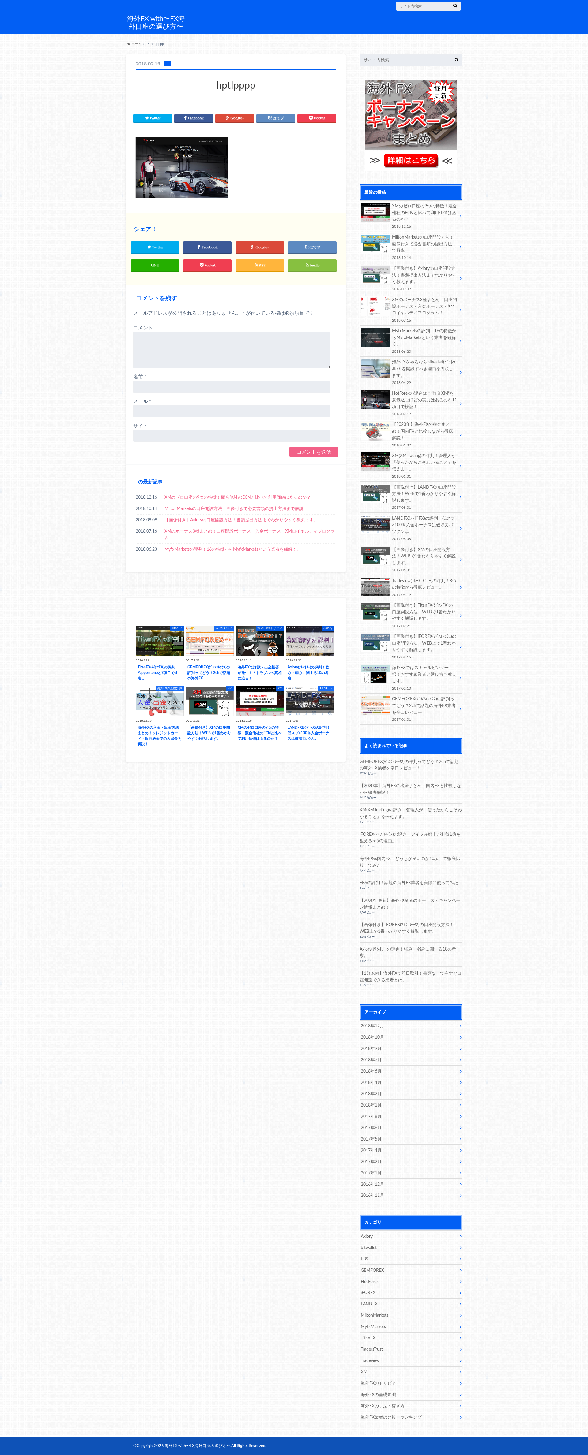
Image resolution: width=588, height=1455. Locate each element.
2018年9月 (371, 1048)
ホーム (135, 44)
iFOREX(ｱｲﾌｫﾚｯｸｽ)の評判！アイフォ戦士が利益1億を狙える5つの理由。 (410, 837)
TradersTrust (372, 1349)
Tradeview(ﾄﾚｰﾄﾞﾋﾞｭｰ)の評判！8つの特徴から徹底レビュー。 (424, 588)
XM (364, 1372)
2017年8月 (371, 1116)
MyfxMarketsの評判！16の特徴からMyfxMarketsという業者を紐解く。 (232, 549)
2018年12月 (372, 1026)
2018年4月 (371, 1082)
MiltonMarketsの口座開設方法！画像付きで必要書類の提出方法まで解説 (233, 508)
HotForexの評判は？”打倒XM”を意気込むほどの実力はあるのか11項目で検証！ (424, 403)
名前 (139, 376)
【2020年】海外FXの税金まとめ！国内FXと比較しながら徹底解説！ (422, 434)
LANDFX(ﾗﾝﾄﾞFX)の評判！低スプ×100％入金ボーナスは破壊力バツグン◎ (423, 528)
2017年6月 (371, 1128)
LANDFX (369, 1304)
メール (142, 401)
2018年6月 (371, 1071)
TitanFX (368, 1338)
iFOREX (368, 1292)
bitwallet (369, 1247)
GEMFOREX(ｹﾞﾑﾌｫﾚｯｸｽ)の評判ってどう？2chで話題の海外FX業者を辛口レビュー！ (424, 709)
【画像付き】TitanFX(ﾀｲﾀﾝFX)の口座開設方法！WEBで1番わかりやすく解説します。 (424, 615)
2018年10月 (372, 1037)
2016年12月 (372, 1184)
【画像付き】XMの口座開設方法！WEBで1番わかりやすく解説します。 (424, 559)
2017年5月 (371, 1139)
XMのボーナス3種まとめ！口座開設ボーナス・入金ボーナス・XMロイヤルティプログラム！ (249, 534)
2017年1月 (371, 1173)
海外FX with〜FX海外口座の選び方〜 (156, 22)
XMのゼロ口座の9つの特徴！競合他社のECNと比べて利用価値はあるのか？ (237, 497)
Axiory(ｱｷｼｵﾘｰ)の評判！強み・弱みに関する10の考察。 (408, 952)
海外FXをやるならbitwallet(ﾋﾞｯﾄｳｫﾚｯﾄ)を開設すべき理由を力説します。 (423, 372)
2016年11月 (372, 1195)
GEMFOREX (372, 1270)
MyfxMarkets (373, 1326)
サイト (140, 425)
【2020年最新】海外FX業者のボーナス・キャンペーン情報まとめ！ (410, 904)
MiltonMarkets (374, 1315)
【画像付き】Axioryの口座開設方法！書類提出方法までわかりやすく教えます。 (241, 520)
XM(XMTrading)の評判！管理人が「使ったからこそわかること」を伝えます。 (424, 465)
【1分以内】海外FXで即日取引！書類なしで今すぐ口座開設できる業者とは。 (411, 976)
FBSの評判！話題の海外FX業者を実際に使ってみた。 (411, 882)
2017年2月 (371, 1161)
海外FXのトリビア (378, 1383)
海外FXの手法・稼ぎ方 (383, 1406)
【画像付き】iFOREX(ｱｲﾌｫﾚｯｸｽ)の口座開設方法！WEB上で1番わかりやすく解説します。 (424, 646)
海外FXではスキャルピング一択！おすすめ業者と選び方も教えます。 (424, 677)
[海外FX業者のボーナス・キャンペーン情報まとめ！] (411, 168)
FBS (364, 1259)
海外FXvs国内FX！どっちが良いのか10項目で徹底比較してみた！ (410, 862)
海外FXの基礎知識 (378, 1394)
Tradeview (370, 1360)
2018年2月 (371, 1094)
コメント (143, 328)
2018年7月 (371, 1060)
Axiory (367, 1236)
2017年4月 (371, 1150)
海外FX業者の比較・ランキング (391, 1417)
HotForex (370, 1281)
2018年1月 (371, 1105)
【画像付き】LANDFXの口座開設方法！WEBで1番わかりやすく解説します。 (424, 497)
